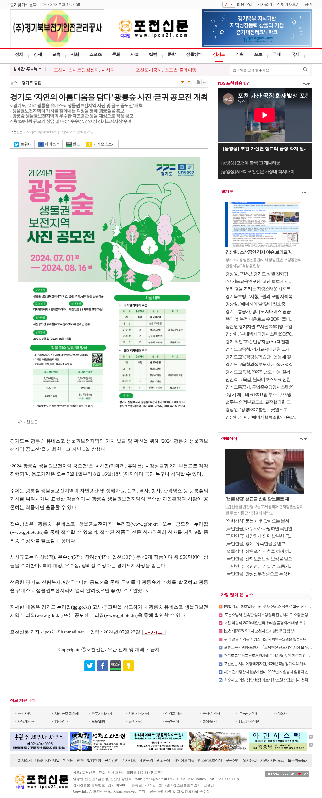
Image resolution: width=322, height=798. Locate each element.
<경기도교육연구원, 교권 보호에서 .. (258, 281)
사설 (134, 54)
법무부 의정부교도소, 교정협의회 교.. (258, 402)
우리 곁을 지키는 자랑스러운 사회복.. (258, 289)
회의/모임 (209, 721)
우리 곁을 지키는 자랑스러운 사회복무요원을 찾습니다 (265, 639)
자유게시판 (26, 721)
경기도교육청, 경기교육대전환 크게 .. (258, 349)
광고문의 (163, 760)
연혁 (80, 760)
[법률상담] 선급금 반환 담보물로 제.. (258, 499)
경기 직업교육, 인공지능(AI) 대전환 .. (258, 341)
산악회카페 (173, 713)
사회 (75, 54)
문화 (116, 54)
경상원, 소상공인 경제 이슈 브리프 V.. (258, 252)
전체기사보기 (288, 4)
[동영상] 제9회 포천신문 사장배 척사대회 (257, 171)
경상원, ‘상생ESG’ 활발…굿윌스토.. (257, 409)
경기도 (219, 54)
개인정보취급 (184, 760)
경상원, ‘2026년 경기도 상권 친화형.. (257, 273)
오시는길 (250, 760)
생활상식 (194, 54)
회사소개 (25, 760)
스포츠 (95, 54)
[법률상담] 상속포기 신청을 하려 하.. (258, 551)
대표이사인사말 (47, 760)
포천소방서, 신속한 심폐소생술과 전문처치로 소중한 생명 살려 (271, 614)
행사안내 (61, 721)
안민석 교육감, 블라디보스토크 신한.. (258, 379)
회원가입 (244, 4)
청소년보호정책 (210, 760)
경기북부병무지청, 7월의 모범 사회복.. (259, 296)
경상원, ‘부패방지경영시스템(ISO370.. (259, 334)
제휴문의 (146, 760)
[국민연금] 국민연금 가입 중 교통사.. (258, 566)
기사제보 (129, 760)
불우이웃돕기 (298, 760)
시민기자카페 (138, 713)
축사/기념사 (211, 713)
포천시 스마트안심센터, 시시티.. (85, 70)
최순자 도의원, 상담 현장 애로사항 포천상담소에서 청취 (266, 680)
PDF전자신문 (249, 721)
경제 (38, 54)
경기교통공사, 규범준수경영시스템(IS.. (260, 387)
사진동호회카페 (66, 713)
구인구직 (172, 721)
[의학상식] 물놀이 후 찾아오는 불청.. (258, 521)
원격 (308, 4)
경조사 (281, 713)
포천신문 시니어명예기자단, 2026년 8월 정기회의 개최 (265, 663)
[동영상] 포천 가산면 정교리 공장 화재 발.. (265, 148)
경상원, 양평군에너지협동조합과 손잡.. (260, 417)
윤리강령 (111, 760)
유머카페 (135, 721)
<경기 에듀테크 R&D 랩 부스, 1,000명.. (259, 394)
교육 (56, 54)
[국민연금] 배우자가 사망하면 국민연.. (259, 528)
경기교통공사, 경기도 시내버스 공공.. (258, 311)
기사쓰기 (264, 4)
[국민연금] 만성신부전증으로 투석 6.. (258, 574)
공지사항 (24, 713)
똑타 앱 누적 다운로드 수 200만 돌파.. (258, 319)
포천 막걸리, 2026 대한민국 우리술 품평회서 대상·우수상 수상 (270, 623)
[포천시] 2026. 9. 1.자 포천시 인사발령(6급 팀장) (259, 631)
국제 (295, 54)
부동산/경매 (248, 713)
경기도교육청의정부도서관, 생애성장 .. (260, 364)
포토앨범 (98, 721)
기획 (240, 54)
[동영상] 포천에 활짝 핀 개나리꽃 (250, 162)
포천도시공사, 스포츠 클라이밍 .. (168, 70)
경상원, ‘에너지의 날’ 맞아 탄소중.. (256, 304)
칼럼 (153, 54)
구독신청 (232, 760)
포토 (258, 54)
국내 (277, 54)
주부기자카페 (101, 713)
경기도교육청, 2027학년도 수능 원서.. (258, 372)
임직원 (68, 760)
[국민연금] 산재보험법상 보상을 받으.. (259, 558)
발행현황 (94, 760)
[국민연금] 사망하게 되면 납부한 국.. (258, 536)
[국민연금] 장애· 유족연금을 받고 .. (256, 543)
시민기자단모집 (272, 760)
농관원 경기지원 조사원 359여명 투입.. (259, 326)
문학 (172, 54)
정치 (19, 54)
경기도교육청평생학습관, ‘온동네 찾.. (259, 356)
